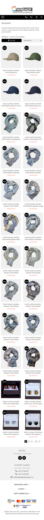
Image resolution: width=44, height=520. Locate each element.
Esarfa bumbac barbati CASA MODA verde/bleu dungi (33, 238)
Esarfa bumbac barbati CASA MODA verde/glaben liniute (11, 138)
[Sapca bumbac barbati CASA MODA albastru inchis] (11, 90)
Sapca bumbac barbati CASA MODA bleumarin (33, 105)
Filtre (12, 40)
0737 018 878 (23, 474)
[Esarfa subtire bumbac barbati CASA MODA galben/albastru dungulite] (33, 257)
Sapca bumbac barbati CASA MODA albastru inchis (11, 105)
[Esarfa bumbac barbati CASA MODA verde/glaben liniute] (11, 123)
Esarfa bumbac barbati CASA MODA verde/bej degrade (11, 171)
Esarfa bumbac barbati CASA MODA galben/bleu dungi (11, 238)
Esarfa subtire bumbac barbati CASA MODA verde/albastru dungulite (11, 305)
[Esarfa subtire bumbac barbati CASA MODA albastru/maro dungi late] (11, 357)
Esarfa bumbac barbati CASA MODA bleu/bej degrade (33, 171)
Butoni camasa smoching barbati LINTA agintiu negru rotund (33, 433)
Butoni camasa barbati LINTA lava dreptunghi (11, 402)
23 (36, 441)
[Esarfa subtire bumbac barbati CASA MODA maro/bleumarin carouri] (33, 357)
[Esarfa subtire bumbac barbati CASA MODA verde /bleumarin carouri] (33, 123)
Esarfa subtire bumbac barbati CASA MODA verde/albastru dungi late (33, 338)
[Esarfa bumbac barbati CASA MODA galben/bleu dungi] (11, 223)
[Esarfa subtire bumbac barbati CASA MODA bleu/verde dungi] (11, 190)
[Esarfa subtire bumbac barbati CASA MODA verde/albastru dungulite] (11, 290)
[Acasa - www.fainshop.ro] (22, 9)
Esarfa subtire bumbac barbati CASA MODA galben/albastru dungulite (33, 272)
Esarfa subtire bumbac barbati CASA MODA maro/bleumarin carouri (33, 372)
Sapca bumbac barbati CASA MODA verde (33, 71)
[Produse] (3, 17)
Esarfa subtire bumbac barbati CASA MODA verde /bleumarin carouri (33, 138)
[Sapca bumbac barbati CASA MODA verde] (33, 56)
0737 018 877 (23, 471)
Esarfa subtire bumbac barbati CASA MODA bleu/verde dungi (11, 205)
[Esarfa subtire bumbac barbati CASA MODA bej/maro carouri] (33, 290)
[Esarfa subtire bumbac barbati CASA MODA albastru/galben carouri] (11, 324)
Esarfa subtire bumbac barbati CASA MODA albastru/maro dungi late (11, 372)
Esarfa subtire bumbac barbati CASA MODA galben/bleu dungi (11, 272)
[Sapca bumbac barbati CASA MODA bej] (11, 56)
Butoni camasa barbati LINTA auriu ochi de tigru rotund (33, 402)
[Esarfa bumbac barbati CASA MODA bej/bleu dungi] (33, 190)
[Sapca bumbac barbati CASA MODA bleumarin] (33, 90)
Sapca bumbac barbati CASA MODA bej (11, 71)
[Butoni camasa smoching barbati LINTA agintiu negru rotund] (33, 420)
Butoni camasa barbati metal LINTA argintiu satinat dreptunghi (11, 433)
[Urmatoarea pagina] (39, 441)
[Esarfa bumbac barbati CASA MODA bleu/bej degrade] (33, 157)
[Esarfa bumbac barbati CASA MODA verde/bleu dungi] (33, 223)
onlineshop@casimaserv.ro (23, 477)
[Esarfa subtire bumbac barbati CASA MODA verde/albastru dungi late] (33, 324)
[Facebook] (20, 458)
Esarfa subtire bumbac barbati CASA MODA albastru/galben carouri (11, 338)
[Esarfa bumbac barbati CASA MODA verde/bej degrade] (11, 157)
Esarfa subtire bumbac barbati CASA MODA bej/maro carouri (33, 305)
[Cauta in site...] (41, 17)
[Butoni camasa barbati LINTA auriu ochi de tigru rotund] (33, 389)
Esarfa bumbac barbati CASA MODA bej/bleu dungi (33, 205)
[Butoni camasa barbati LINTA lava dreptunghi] (11, 389)
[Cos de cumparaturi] (36, 17)
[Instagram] (24, 458)
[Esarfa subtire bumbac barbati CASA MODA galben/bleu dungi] (11, 257)
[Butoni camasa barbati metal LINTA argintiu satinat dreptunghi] (11, 420)
